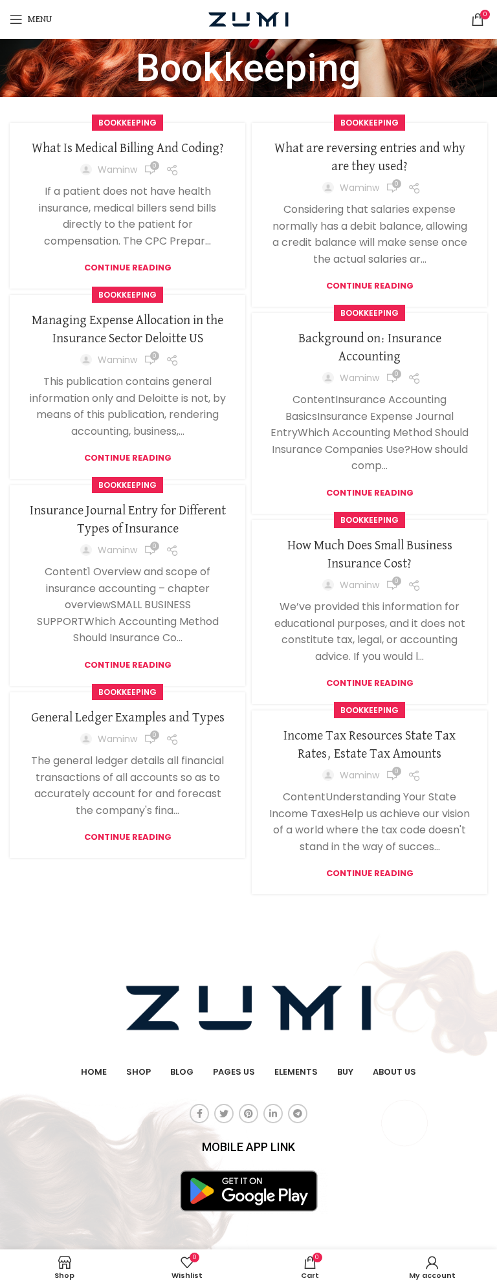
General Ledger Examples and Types (128, 717)
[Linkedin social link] (273, 1113)
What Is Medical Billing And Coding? (128, 148)
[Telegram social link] (297, 1113)
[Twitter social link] (224, 1113)
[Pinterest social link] (248, 1113)
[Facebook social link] (199, 1113)
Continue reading (127, 267)
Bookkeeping (127, 122)
